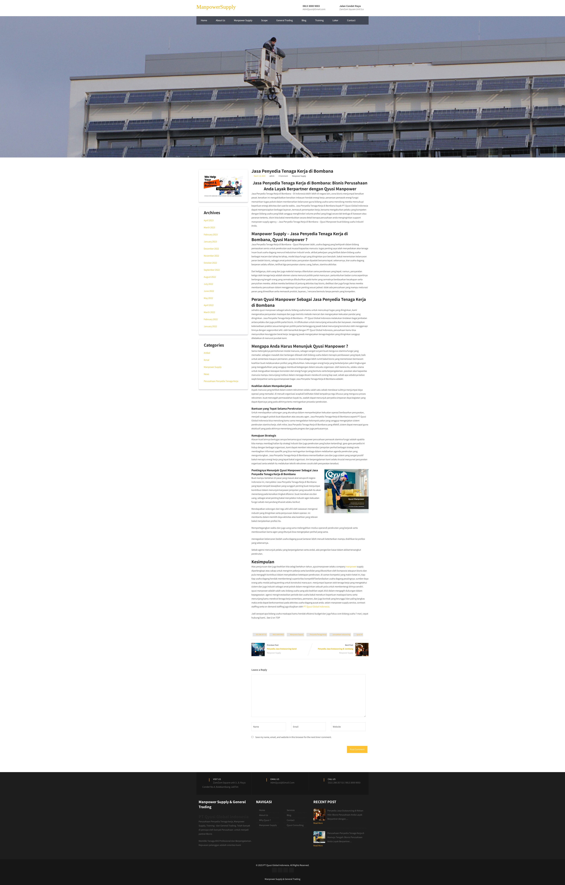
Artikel (207, 352)
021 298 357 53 (261, 634)
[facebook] (274, 870)
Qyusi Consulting (295, 825)
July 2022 (208, 284)
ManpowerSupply (216, 7)
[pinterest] (291, 870)
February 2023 (211, 234)
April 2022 (208, 305)
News (206, 374)
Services (291, 810)
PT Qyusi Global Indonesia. (316, 606)
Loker (335, 20)
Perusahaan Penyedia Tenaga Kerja (221, 381)
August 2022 (210, 276)
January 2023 (210, 241)
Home (204, 20)
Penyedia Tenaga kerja (318, 634)
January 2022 (210, 326)
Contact (351, 20)
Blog (304, 20)
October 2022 (210, 262)
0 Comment (283, 176)
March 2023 (209, 227)
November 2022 (211, 255)
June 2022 (209, 291)
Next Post (335, 647)
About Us (220, 20)
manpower (351, 566)
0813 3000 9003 (278, 634)
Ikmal (206, 359)
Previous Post (282, 647)
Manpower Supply (243, 20)
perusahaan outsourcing (341, 634)
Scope (264, 20)
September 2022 (212, 269)
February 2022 (211, 319)
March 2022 (209, 312)
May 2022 (208, 298)
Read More (318, 823)
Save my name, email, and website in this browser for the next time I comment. (293, 737)
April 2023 (208, 220)
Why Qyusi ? (265, 820)
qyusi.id (359, 634)
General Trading (284, 20)
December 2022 (211, 248)
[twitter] (280, 870)
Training (319, 20)
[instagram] (285, 870)
